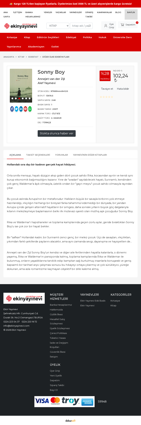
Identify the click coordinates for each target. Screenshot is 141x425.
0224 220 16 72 (29, 321)
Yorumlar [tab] (61, 155)
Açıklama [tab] (15, 155)
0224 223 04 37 (11, 321)
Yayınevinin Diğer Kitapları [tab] (90, 155)
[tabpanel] (21, 86)
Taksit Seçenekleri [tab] (38, 155)
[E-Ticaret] (70, 420)
